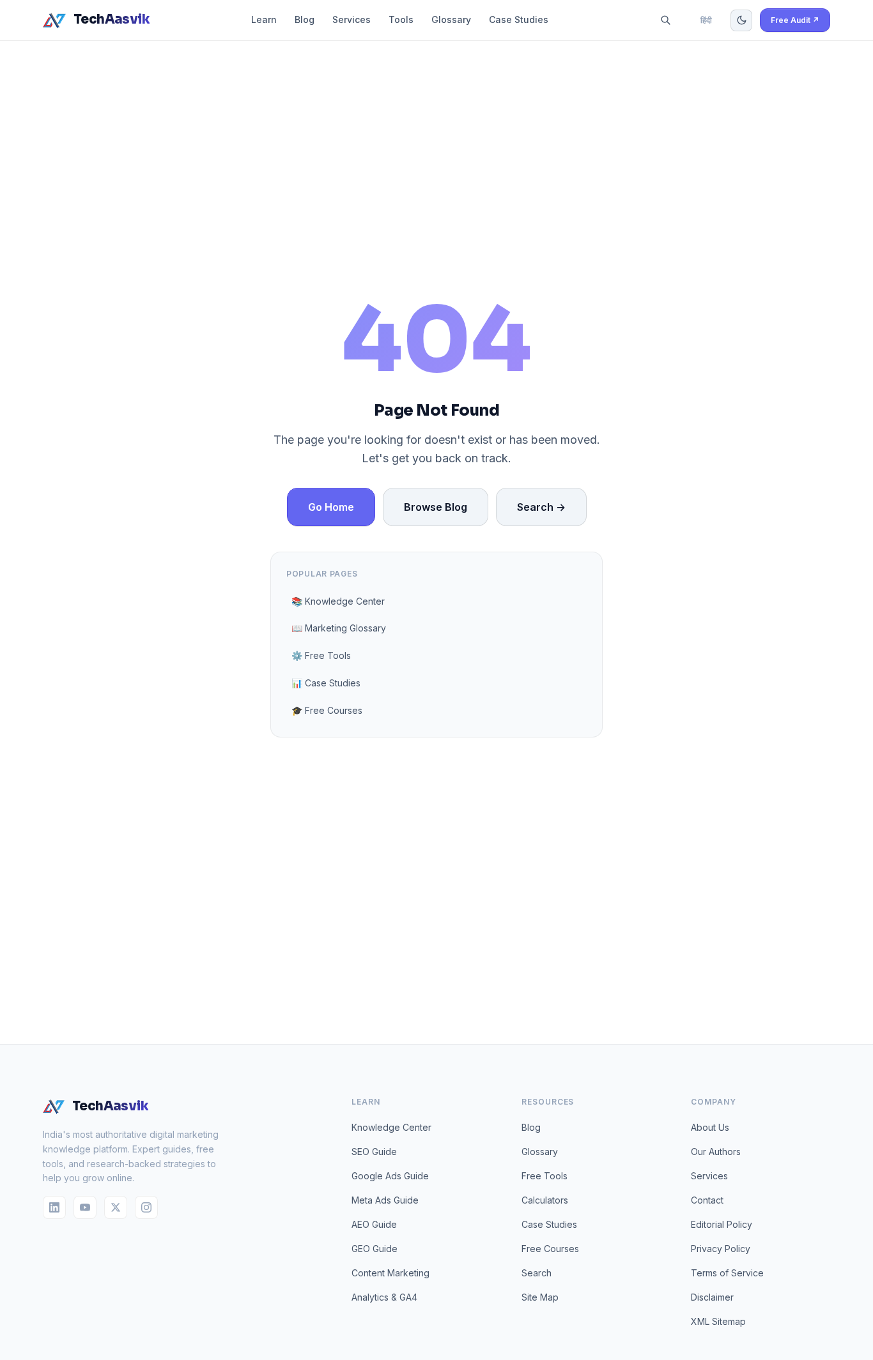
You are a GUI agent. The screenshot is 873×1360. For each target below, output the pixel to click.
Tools (401, 19)
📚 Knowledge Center (338, 601)
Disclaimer (712, 1297)
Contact (707, 1200)
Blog (304, 19)
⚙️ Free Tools (321, 655)
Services (351, 19)
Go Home (331, 507)
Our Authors (716, 1151)
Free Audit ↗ (795, 20)
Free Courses (550, 1248)
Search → (541, 507)
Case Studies (518, 19)
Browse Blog (435, 507)
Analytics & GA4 (384, 1297)
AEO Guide (374, 1224)
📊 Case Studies (325, 682)
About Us (710, 1127)
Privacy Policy (720, 1248)
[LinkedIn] (54, 1207)
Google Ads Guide (390, 1175)
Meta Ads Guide (385, 1200)
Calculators (544, 1200)
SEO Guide (374, 1151)
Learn (264, 19)
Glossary (451, 19)
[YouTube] (85, 1207)
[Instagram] (146, 1207)
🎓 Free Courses (326, 710)
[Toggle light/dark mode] (741, 20)
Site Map (540, 1297)
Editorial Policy (721, 1224)
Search (536, 1272)
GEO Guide (375, 1248)
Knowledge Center (391, 1127)
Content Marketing (390, 1272)
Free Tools (544, 1175)
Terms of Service (727, 1272)
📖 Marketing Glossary (338, 628)
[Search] (665, 20)
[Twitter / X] (115, 1207)
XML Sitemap (718, 1321)
